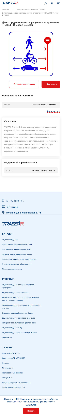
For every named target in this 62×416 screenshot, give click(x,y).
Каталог (7, 234)
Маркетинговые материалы (13, 388)
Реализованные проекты (12, 373)
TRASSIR (7, 347)
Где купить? (7, 378)
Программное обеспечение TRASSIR (31, 10)
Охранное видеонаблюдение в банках (17, 313)
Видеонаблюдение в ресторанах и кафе (18, 318)
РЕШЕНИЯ (8, 279)
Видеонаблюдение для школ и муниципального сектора (21, 306)
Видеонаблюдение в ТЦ (12, 328)
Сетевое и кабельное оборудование (17, 254)
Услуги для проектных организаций (16, 383)
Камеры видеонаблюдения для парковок (18, 323)
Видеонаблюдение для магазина (15, 293)
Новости (5, 363)
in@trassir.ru (12, 207)
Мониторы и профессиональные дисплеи (19, 259)
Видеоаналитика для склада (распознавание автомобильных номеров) (20, 299)
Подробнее (31, 404)
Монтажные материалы (12, 269)
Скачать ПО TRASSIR (11, 353)
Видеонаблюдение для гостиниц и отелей (19, 333)
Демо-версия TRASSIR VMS (13, 358)
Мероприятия (8, 368)
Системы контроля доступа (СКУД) (16, 250)
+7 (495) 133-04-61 (15, 201)
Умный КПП (7, 338)
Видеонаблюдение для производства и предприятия (18, 286)
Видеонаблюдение (10, 240)
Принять (31, 411)
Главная (5, 10)
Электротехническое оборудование (17, 264)
